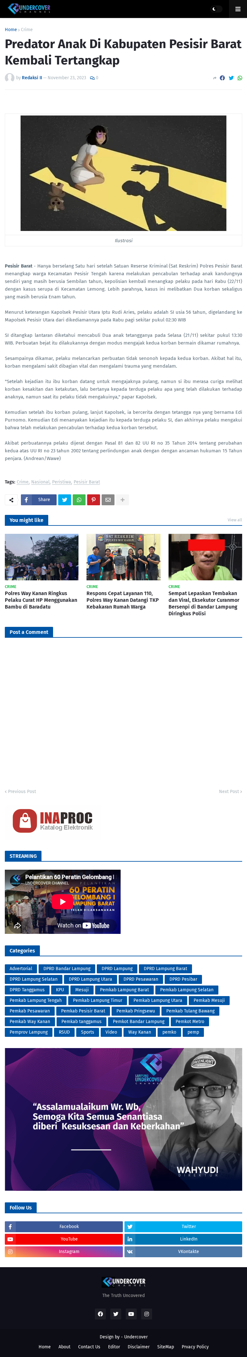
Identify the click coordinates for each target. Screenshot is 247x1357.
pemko (169, 1032)
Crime (27, 30)
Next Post (229, 791)
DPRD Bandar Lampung (66, 968)
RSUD (64, 1032)
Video (111, 1032)
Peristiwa (61, 482)
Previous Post (22, 791)
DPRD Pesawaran (141, 979)
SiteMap (165, 1347)
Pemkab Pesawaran (30, 1011)
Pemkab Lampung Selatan (187, 990)
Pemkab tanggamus (81, 1021)
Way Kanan (139, 1032)
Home (11, 30)
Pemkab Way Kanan (30, 1021)
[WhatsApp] (240, 78)
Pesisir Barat (87, 482)
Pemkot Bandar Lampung (138, 1021)
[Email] (108, 499)
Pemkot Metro (190, 1021)
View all (235, 519)
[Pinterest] (93, 499)
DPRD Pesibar (183, 979)
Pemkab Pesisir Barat (83, 1011)
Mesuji (82, 990)
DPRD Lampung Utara (90, 979)
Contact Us (89, 1347)
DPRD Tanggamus (27, 990)
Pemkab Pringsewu (135, 1011)
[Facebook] (222, 78)
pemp (193, 1032)
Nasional (40, 482)
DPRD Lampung (117, 968)
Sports (87, 1032)
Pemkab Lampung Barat (124, 990)
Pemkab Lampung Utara (157, 1000)
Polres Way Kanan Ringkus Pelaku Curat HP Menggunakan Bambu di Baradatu (41, 600)
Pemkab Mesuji (209, 1000)
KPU (60, 990)
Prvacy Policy (195, 1347)
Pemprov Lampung (29, 1032)
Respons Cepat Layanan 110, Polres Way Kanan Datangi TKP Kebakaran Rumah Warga (123, 600)
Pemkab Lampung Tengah (36, 1000)
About (64, 1347)
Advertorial (21, 968)
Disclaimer (139, 1347)
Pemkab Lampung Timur (97, 1000)
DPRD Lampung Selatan (34, 979)
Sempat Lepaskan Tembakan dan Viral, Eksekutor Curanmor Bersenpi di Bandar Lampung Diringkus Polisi (204, 603)
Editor (114, 1347)
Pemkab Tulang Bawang (190, 1011)
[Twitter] (231, 78)
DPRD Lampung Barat (165, 968)
